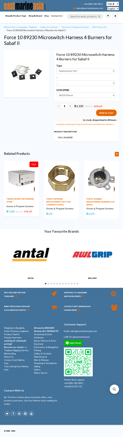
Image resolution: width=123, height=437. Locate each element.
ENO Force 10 (99, 27)
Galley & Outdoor (49, 27)
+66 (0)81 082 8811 (93, 4)
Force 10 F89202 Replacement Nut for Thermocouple (58, 202)
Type (59, 65)
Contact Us (56, 16)
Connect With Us (14, 390)
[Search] (99, 16)
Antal (31, 278)
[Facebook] (13, 413)
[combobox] (85, 16)
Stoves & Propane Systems (75, 27)
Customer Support (75, 324)
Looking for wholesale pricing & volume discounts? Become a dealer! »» (85, 124)
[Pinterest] (19, 413)
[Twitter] (7, 413)
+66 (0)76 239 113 (73, 386)
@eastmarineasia (81, 336)
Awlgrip (92, 278)
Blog (46, 16)
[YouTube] (31, 413)
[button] (114, 389)
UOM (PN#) (62, 90)
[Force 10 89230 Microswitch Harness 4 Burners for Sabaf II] (26, 73)
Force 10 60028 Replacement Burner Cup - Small (100, 202)
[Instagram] (25, 413)
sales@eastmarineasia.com (89, 8)
